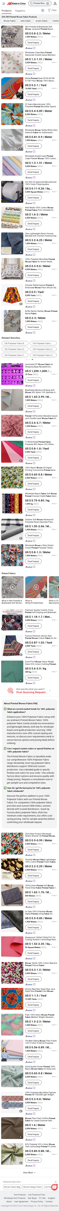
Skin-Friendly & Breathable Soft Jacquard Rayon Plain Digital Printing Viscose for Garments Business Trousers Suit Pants (41, 28)
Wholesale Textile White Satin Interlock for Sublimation (41, 131)
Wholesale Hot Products (14, 1198)
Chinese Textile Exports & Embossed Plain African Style (41, 286)
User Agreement (21, 1201)
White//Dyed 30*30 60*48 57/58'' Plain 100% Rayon (39, 79)
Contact (49, 1201)
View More (28, 1172)
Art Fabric (49, 1187)
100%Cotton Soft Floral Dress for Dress (41, 886)
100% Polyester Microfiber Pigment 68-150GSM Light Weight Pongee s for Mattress (40, 1093)
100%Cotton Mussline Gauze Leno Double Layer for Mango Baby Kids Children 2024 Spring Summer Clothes (41, 417)
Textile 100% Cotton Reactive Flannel (41, 964)
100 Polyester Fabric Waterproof (44, 343)
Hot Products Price (36, 1194)
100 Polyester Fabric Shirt (43, 355)
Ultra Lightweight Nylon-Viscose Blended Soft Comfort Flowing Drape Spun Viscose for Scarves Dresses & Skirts (41, 234)
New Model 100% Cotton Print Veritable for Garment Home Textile (39, 209)
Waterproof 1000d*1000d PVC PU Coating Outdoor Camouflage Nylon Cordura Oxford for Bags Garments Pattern (41, 938)
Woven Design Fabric (32, 1187)
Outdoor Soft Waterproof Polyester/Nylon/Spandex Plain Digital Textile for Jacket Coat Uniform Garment (39, 520)
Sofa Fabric (25, 20)
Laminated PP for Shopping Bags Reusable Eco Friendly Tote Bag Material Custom (40, 365)
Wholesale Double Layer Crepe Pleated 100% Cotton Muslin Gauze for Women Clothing (40, 157)
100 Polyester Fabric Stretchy (44, 349)
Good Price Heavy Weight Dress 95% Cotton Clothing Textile (40, 663)
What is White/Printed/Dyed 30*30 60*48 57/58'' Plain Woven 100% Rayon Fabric (34, 602)
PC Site (42, 1198)
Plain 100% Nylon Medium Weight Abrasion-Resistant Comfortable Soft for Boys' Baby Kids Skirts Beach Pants (41, 1016)
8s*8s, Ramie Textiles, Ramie (41, 312)
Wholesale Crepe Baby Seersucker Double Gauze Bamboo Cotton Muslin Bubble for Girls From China (41, 53)
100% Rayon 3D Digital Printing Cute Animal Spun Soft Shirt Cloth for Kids (40, 469)
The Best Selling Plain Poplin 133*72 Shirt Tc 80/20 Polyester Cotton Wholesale (41, 1042)
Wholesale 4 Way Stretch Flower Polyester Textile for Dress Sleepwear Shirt (39, 546)
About (9, 1201)
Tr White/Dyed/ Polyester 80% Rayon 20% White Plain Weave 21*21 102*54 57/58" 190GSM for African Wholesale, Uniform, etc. (40, 443)
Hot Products (20, 1194)
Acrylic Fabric (42, 20)
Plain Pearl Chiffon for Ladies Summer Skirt (40, 1119)
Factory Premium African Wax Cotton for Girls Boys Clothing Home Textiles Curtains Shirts (41, 637)
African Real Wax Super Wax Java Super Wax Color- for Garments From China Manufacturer (40, 990)
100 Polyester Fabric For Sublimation (16, 355)
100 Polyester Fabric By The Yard (16, 343)
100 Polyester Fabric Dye (15, 349)
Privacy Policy (37, 1201)
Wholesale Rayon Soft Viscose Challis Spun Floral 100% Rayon (41, 495)
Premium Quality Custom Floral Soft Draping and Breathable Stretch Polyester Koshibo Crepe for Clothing (41, 611)
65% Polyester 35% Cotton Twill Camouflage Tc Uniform (41, 1145)
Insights (51, 1198)
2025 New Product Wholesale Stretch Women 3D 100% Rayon (40, 835)
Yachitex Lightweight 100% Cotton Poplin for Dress (40, 860)
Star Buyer (32, 1198)
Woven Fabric (9, 20)
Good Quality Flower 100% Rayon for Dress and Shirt (40, 1067)
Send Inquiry (33, 42)
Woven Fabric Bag (12, 1187)
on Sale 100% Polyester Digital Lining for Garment (38, 912)
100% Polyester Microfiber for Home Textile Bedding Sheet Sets (40, 260)
